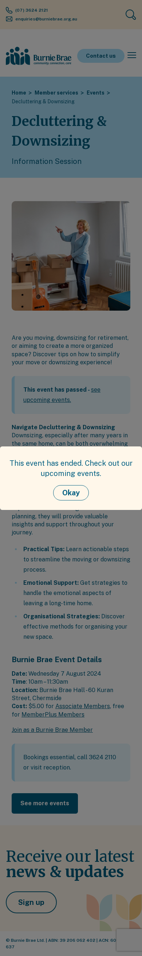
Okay (71, 492)
